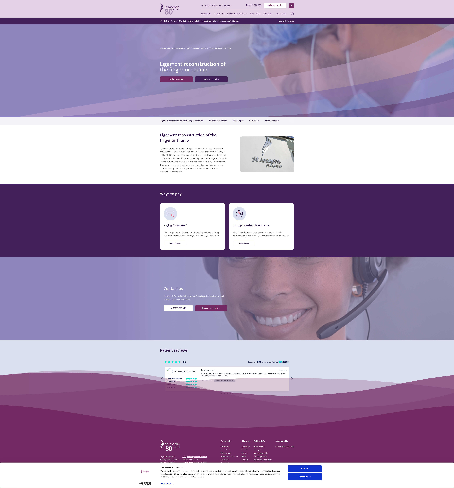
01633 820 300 (193, 459)
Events (244, 453)
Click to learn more (286, 21)
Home (162, 48)
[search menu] (292, 13)
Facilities (245, 450)
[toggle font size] (291, 5)
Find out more (175, 243)
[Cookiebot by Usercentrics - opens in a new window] (145, 483)
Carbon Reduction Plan (284, 446)
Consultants (226, 450)
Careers (227, 5)
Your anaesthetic (261, 453)
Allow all (304, 469)
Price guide (258, 450)
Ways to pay (226, 453)
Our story (246, 446)
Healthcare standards (229, 456)
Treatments (171, 48)
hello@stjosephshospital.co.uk (194, 456)
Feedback (224, 460)
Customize (303, 476)
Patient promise (260, 456)
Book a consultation (211, 308)
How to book (259, 446)
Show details (166, 483)
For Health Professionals (211, 5)
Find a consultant (176, 79)
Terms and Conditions (263, 460)
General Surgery (183, 48)
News (244, 456)
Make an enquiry (275, 5)
